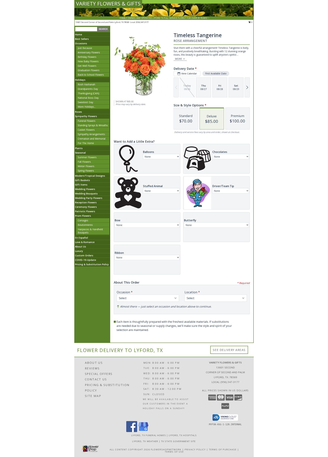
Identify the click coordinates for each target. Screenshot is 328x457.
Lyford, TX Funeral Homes (148, 435)
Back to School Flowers (91, 74)
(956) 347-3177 (142, 22)
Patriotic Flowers (85, 211)
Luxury (79, 251)
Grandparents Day (88, 88)
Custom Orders (84, 255)
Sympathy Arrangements (91, 134)
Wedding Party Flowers (88, 198)
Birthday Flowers (87, 56)
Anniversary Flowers (89, 52)
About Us (80, 246)
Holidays (80, 79)
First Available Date (216, 73)
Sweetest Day (85, 102)
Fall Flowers (84, 161)
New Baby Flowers (88, 61)
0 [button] (251, 22)
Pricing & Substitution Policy (92, 264)
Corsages (83, 220)
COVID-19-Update (85, 260)
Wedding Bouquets (86, 193)
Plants (79, 148)
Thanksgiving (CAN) (88, 93)
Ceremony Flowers (86, 206)
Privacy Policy (195, 449)
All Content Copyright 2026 (130, 449)
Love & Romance (84, 242)
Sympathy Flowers (86, 116)
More (178, 58)
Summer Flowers (87, 157)
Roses (78, 111)
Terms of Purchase (223, 449)
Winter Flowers (86, 166)
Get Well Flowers (87, 65)
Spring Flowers (86, 170)
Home (78, 34)
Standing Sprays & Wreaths (93, 125)
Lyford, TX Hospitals (183, 435)
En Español (81, 237)
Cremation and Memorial (91, 138)
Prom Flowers (83, 215)
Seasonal (80, 152)
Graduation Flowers (88, 70)
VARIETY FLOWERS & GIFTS (108, 3)
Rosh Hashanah (86, 84)
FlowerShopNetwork (166, 449)
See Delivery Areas (229, 350)
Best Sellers (82, 39)
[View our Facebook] (131, 431)
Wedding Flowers (85, 189)
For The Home (86, 143)
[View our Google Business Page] (143, 431)
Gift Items (81, 184)
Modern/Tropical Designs (90, 175)
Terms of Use (174, 451)
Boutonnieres (85, 224)
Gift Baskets (82, 180)
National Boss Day (88, 97)
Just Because (85, 48)
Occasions (81, 43)
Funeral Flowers (86, 120)
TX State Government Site (178, 441)
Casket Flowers (86, 129)
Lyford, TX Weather (145, 441)
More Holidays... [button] (86, 106)
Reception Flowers (86, 202)
